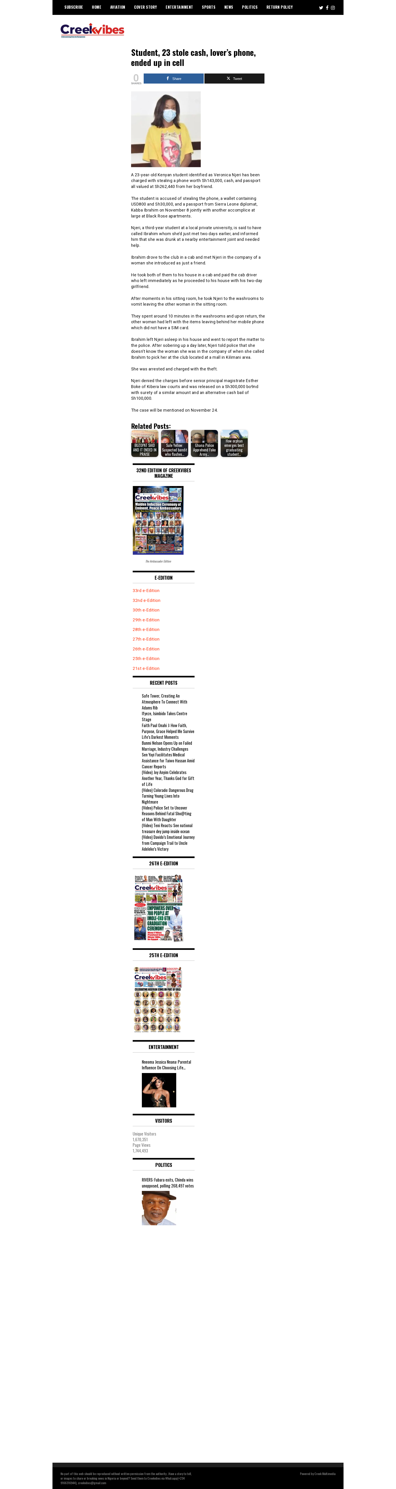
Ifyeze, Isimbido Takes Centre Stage (164, 716)
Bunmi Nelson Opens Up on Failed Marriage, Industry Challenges (167, 746)
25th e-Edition (147, 658)
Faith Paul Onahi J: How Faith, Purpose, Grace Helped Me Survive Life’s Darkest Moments (168, 731)
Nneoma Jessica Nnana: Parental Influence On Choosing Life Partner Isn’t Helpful (166, 1065)
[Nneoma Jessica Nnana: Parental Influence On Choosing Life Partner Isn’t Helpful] (159, 1090)
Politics (250, 7)
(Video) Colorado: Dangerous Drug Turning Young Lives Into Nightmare (167, 796)
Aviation (117, 7)
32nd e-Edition (146, 600)
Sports (208, 7)
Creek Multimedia (325, 1473)
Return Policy (280, 7)
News (228, 7)
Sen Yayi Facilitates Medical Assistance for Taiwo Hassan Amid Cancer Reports (168, 760)
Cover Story (145, 7)
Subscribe (73, 7)
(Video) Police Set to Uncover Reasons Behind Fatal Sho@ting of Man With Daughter (166, 813)
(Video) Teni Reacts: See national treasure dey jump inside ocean (167, 828)
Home (96, 7)
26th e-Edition (147, 649)
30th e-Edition (146, 610)
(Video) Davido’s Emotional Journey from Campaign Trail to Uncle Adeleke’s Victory (168, 843)
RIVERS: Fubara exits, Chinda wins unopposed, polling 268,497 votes (168, 1183)
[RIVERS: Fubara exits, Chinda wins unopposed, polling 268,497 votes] (159, 1208)
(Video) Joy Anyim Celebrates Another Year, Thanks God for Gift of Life (168, 778)
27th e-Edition (146, 639)
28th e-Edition (146, 629)
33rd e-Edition (146, 590)
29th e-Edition (147, 619)
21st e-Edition (146, 668)
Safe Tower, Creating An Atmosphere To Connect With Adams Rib (164, 701)
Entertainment (179, 7)
